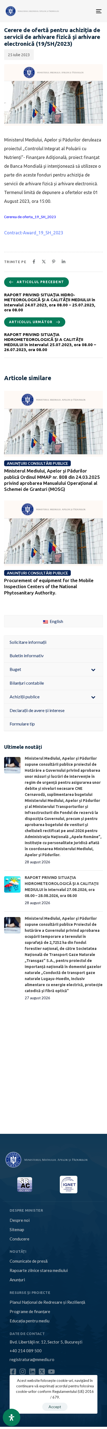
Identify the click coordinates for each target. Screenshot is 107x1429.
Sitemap (17, 1229)
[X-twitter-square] (41, 1371)
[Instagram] (22, 1371)
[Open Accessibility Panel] (11, 1417)
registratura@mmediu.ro (32, 1359)
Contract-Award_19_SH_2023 (33, 232)
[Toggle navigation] (78, 11)
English (56, 621)
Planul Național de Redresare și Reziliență (47, 1302)
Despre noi (20, 1220)
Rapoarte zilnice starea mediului (39, 1270)
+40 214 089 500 (26, 1350)
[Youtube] (51, 1371)
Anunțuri (17, 1279)
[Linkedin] (32, 1371)
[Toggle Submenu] (93, 669)
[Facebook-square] (13, 1371)
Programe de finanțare (30, 1311)
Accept (55, 1406)
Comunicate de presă (28, 1261)
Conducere (19, 1238)
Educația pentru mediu (29, 1320)
